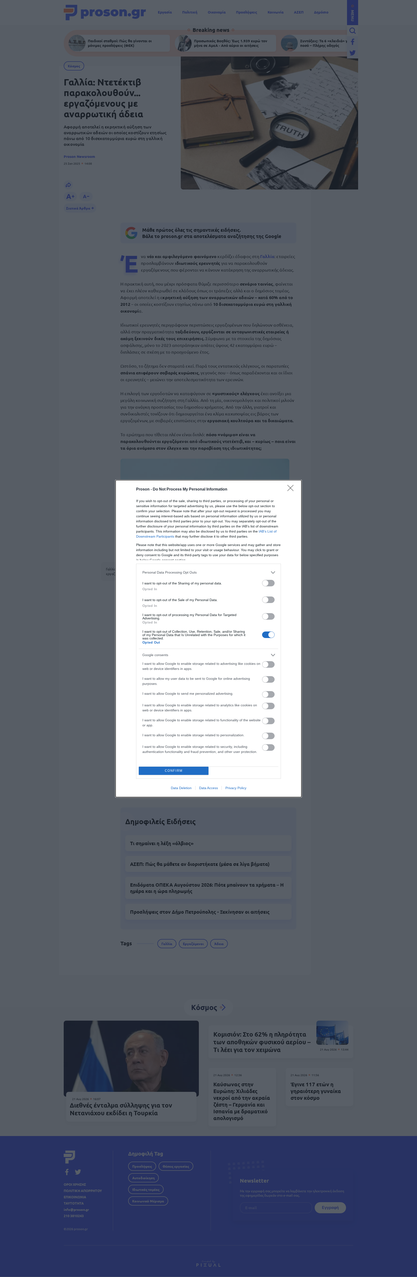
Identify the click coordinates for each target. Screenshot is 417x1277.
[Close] (292, 489)
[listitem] (208, 572)
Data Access (208, 788)
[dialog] (208, 638)
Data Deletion (181, 788)
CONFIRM (174, 770)
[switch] (268, 583)
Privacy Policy (235, 788)
